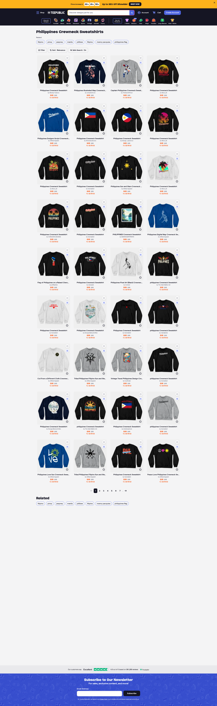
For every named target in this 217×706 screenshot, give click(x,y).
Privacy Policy (104, 699)
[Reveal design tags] (67, 85)
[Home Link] (56, 12)
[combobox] (99, 12)
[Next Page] (125, 490)
